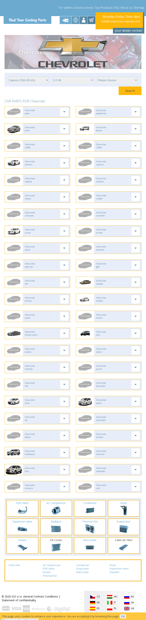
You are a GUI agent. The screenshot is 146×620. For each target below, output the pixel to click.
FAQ (116, 7)
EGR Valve (49, 568)
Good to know (83, 7)
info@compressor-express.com (121, 21)
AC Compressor (52, 565)
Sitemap (138, 7)
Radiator (115, 572)
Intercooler (82, 572)
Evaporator (82, 568)
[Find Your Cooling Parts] (27, 9)
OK (123, 616)
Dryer (113, 565)
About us (126, 7)
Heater (47, 572)
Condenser (82, 565)
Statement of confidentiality (19, 600)
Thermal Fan (50, 575)
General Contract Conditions (40, 596)
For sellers (66, 7)
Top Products (103, 7)
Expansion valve (119, 568)
